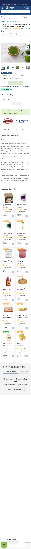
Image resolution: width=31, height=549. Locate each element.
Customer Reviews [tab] (10, 371)
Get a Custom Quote (10, 113)
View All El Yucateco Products (10, 21)
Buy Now (27, 82)
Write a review (25, 28)
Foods (10, 17)
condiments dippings (21, 17)
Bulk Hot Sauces (16, 19)
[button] (24, 8)
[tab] (3, 68)
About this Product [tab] (7, 130)
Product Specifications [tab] (23, 130)
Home (4, 16)
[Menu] (2, 8)
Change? (17, 78)
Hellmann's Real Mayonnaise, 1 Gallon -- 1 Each (7, 345)
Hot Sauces (5, 19)
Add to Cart (14, 82)
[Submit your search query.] (28, 12)
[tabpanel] (15, 159)
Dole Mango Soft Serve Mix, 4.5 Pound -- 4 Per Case (8, 261)
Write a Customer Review (15, 389)
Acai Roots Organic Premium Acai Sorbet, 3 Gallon (22, 205)
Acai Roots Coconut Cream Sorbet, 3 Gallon (8, 233)
